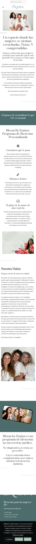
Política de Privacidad (11, 514)
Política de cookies (18, 535)
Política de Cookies (10, 517)
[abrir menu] (3, 7)
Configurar (9, 539)
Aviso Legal (8, 512)
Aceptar (27, 539)
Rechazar (19, 539)
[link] (18, 7)
